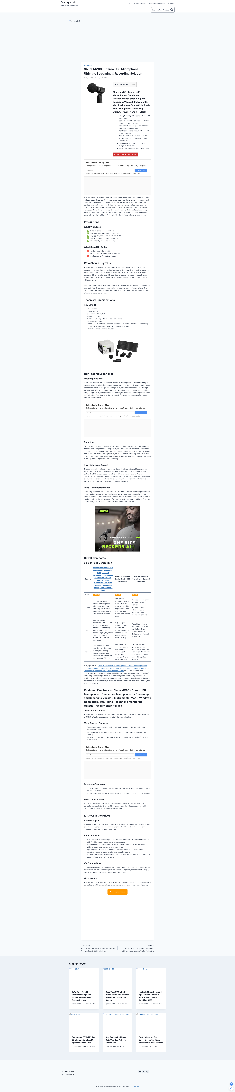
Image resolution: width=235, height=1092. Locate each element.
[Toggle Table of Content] (132, 84)
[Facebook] (139, 1071)
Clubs (136, 3)
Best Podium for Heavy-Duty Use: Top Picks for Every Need (116, 1040)
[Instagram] (147, 1071)
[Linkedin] (143, 1071)
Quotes (171, 3)
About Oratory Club (71, 1071)
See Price (96, 594)
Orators (143, 3)
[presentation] (84, 978)
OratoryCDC (89, 78)
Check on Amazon (117, 892)
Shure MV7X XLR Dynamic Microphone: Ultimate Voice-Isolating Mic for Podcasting (138, 948)
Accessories (88, 65)
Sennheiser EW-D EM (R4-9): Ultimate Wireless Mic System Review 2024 (83, 1040)
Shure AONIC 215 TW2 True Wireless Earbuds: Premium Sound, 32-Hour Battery (98, 948)
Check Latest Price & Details (125, 154)
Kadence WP (134, 1086)
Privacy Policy (69, 1074)
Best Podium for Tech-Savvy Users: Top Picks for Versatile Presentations (151, 1040)
